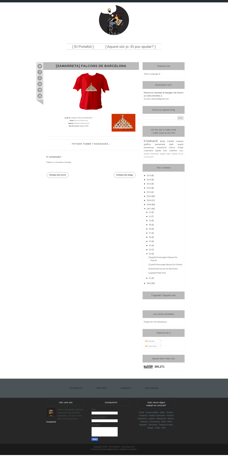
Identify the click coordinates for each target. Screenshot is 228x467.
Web (164, 428)
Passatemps (154, 422)
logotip (159, 151)
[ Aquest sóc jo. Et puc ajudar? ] (130, 47)
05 (150, 241)
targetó (180, 144)
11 (150, 216)
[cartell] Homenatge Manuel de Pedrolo (165, 265)
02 (150, 254)
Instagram (151, 388)
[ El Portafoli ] (83, 47)
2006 (149, 283)
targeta (163, 154)
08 (150, 229)
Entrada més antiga (124, 175)
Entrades (151, 341)
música (173, 147)
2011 (149, 192)
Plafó (163, 422)
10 (150, 221)
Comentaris (152, 346)
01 (150, 278)
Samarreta (153, 425)
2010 (149, 196)
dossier (180, 154)
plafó (152, 157)
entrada (175, 154)
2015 (149, 175)
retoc (166, 151)
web (173, 144)
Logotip (152, 419)
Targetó (150, 428)
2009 (149, 200)
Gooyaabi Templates (128, 452)
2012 (149, 188)
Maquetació (161, 419)
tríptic (168, 154)
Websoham (111, 452)
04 (150, 245)
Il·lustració (143, 415)
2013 (149, 184)
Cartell (171, 141)
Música (171, 419)
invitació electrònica (152, 154)
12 (150, 212)
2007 (149, 209)
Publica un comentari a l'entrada (58, 162)
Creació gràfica (152, 412)
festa (163, 141)
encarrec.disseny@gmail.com (156, 99)
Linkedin (126, 388)
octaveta (147, 157)
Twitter (101, 388)
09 (150, 225)
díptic (181, 151)
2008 (149, 205)
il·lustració (152, 141)
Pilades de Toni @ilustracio (155, 322)
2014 (149, 180)
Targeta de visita (166, 425)
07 (150, 233)
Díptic (162, 412)
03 (150, 250)
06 (150, 237)
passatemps (150, 147)
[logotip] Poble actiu (157, 273)
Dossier (169, 412)
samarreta (162, 144)
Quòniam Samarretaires (82, 123)
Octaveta (144, 422)
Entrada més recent (57, 175)
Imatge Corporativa (157, 415)
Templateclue (104, 452)
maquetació (163, 147)
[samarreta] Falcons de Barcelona (163, 269)
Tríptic (158, 428)
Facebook (76, 388)
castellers (174, 151)
